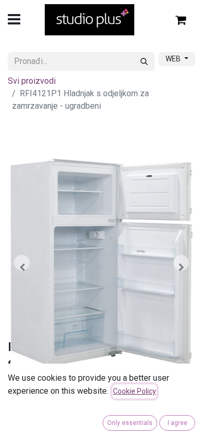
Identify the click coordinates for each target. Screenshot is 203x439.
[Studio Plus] (90, 19)
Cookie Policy (134, 391)
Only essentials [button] (130, 423)
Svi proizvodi (32, 81)
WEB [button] (174, 59)
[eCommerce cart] (181, 19)
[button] (22, 262)
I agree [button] (177, 423)
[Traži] (144, 61)
